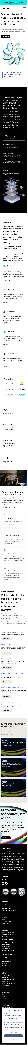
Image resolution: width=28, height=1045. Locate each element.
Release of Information (7, 956)
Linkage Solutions (6, 944)
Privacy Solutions (6, 946)
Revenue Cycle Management (8, 912)
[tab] (4, 732)
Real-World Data (5, 975)
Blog (3, 994)
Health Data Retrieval (7, 957)
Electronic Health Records (8, 979)
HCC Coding (4, 965)
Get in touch (4, 879)
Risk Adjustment (5, 987)
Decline (13, 1039)
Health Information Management (9, 910)
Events (3, 996)
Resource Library (6, 992)
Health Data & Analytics (7, 927)
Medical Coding (5, 985)
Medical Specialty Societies (8, 932)
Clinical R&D (4, 919)
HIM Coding (4, 963)
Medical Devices (5, 923)
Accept (13, 1035)
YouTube (6, 883)
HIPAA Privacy (5, 977)
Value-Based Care (6, 914)
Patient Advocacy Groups (8, 934)
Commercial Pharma (6, 921)
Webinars (4, 998)
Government (5, 930)
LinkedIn (3, 883)
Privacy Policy (18, 1018)
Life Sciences (5, 917)
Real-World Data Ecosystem (8, 950)
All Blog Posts (5, 973)
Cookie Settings (13, 1032)
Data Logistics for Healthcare (8, 1004)
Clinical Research (6, 981)
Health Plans (5, 904)
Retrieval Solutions (6, 948)
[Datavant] (7, 8)
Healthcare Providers (7, 908)
